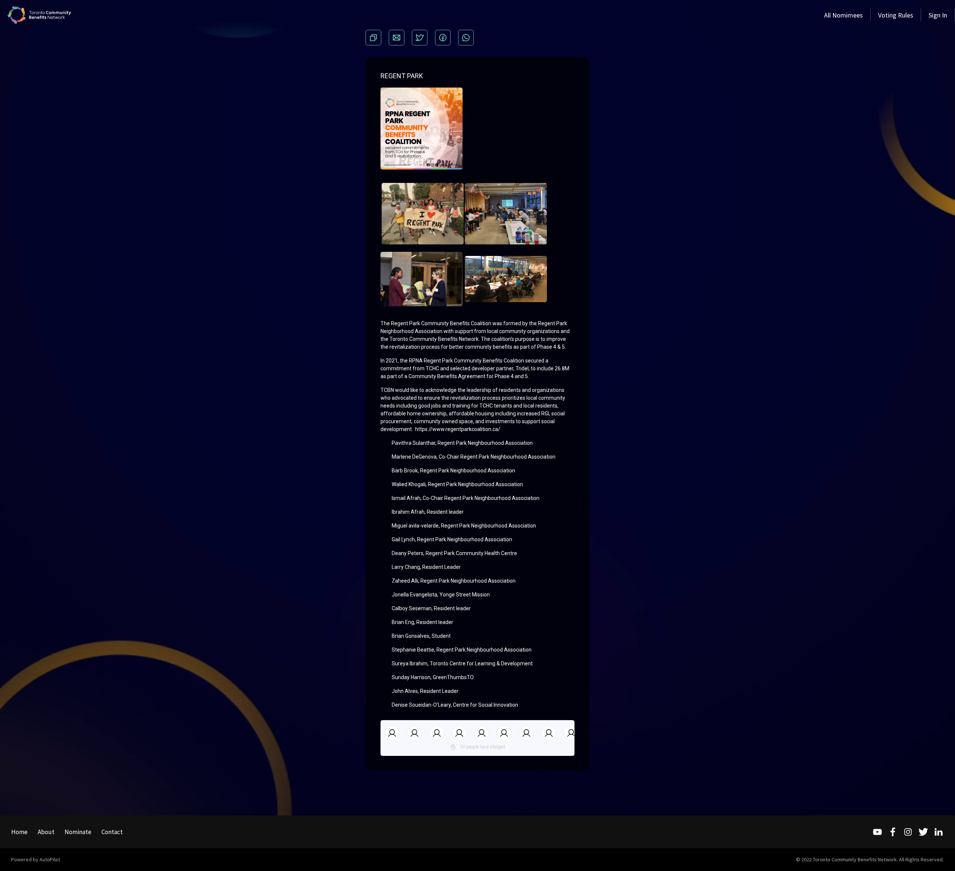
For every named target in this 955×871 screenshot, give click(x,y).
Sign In (938, 15)
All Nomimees (843, 15)
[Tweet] (420, 37)
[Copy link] (373, 37)
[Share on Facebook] (443, 37)
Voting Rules (895, 15)
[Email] (396, 37)
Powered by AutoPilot (35, 859)
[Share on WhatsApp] (466, 37)
